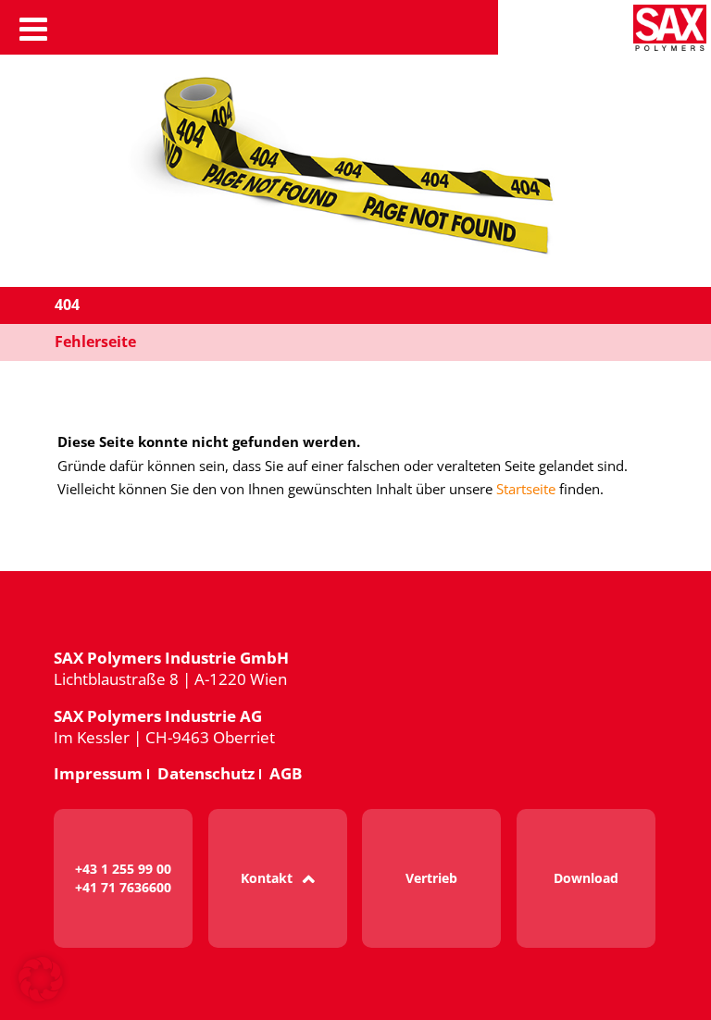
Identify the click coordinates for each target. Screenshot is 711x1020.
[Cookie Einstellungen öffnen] (41, 997)
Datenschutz (206, 773)
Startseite (525, 488)
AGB (285, 773)
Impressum (98, 773)
